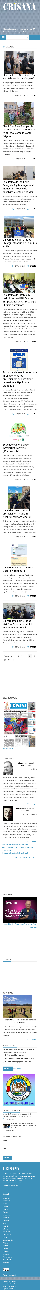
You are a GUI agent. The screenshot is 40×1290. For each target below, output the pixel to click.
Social (5, 1204)
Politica (5, 1209)
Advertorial (6, 1263)
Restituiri (6, 1254)
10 (25, 656)
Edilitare (5, 1249)
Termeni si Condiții (9, 1275)
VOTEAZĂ (7, 1069)
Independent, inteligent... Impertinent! (15, 845)
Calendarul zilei (8, 1240)
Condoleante (7, 1260)
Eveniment (6, 1201)
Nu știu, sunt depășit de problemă (18, 1062)
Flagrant (5, 1212)
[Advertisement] (19, 875)
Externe (5, 1229)
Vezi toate (33, 927)
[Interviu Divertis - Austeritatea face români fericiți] (20, 910)
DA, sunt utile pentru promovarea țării (19, 1058)
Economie (6, 1215)
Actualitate (6, 1198)
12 (34, 656)
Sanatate (6, 1218)
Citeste (33, 95)
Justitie (5, 1246)
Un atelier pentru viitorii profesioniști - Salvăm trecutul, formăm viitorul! (17, 513)
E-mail (5, 1148)
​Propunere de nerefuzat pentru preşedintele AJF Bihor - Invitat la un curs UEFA (23, 1125)
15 (13, 660)
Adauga (7, 1158)
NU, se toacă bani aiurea (14, 1055)
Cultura (5, 1206)
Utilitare (5, 1243)
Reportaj (6, 1251)
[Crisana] (20, 7)
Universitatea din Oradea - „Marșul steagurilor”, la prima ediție (20, 243)
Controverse (8, 758)
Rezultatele (17, 1069)
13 (5, 660)
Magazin (6, 1226)
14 (9, 660)
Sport (5, 1223)
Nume (5, 1141)
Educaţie (6, 1220)
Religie (5, 1237)
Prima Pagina (7, 1257)
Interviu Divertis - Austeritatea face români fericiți (20, 924)
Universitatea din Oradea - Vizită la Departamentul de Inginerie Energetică (18, 624)
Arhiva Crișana (8, 748)
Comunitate (8, 993)
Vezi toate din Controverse (26, 857)
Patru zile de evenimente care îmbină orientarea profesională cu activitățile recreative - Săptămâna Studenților (20, 379)
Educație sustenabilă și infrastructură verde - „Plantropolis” (16, 448)
